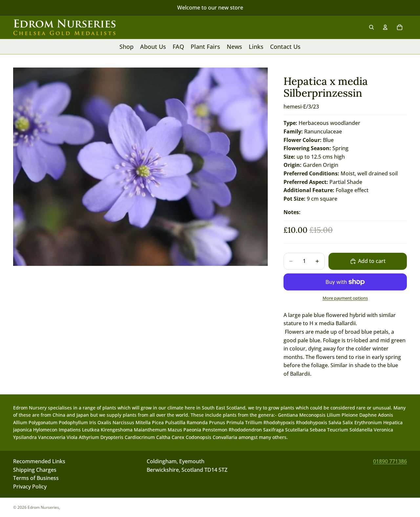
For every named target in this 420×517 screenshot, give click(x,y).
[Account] (385, 27)
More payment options (345, 298)
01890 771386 (390, 461)
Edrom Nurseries (43, 507)
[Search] (371, 27)
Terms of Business (36, 478)
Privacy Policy (30, 486)
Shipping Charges (34, 469)
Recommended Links (39, 461)
